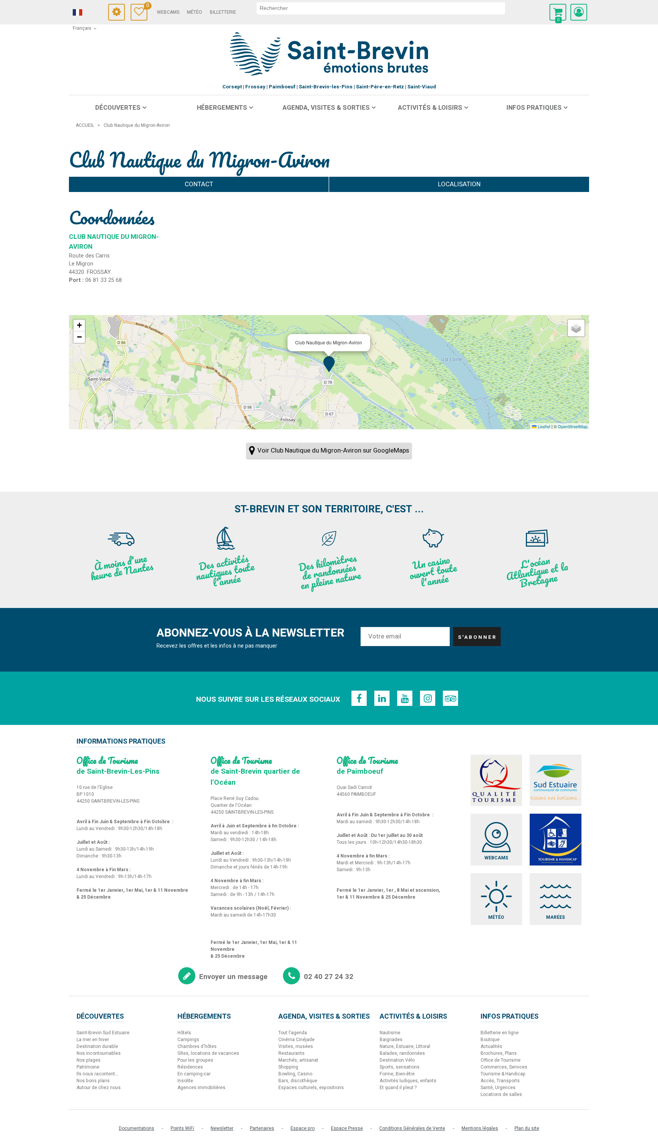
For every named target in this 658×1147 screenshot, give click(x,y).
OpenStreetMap (572, 426)
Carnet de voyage (146, 7)
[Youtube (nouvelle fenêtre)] (404, 698)
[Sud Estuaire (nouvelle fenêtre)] (555, 780)
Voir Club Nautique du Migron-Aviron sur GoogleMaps (333, 450)
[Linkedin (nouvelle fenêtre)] (382, 698)
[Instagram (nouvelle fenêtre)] (427, 698)
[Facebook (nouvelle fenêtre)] (359, 698)
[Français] (88, 12)
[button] (557, 12)
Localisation (459, 184)
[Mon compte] (578, 12)
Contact (199, 184)
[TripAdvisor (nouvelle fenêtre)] (450, 698)
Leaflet (543, 426)
